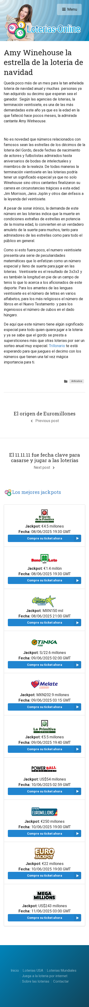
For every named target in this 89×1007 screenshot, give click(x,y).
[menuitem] (33, 971)
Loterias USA (33, 970)
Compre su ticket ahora (44, 538)
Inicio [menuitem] (15, 971)
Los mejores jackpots (36, 492)
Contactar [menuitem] (61, 981)
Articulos (76, 381)
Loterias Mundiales (61, 970)
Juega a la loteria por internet (44, 976)
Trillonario (57, 346)
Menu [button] (72, 9)
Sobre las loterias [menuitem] (35, 981)
